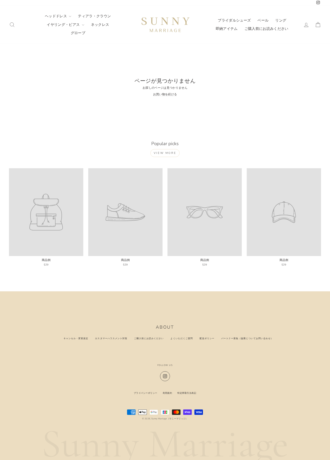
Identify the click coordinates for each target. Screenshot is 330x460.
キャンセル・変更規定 (76, 338)
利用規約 (167, 392)
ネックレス (100, 24)
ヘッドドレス (56, 16)
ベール (262, 20)
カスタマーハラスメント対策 (111, 338)
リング (280, 20)
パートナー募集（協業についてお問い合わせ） (247, 338)
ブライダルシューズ (234, 20)
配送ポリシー (207, 338)
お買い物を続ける (165, 94)
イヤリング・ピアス (64, 24)
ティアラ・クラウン (94, 16)
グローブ (78, 33)
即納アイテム (227, 28)
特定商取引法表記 (186, 392)
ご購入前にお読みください (266, 28)
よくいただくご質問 (181, 338)
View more (165, 153)
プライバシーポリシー (145, 392)
